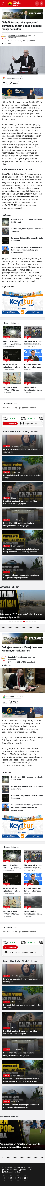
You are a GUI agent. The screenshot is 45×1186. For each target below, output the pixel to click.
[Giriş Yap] (41, 3)
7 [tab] (26, 621)
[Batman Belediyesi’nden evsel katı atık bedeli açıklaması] (22, 468)
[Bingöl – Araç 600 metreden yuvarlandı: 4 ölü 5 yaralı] (22, 222)
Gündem (7, 446)
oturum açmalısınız (29, 408)
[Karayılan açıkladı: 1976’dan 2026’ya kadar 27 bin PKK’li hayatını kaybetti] (12, 383)
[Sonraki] (23, 423)
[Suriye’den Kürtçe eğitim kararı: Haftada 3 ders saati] (22, 240)
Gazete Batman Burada (17, 35)
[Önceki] (20, 423)
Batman (6, 472)
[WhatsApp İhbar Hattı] (25, 1178)
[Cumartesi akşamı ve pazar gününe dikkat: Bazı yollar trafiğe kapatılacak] (22, 568)
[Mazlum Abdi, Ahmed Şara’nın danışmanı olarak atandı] (22, 231)
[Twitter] (11, 1178)
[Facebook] (4, 1178)
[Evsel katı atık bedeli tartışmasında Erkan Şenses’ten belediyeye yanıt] (22, 494)
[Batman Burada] (14, 3)
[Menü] (4, 3)
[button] (37, 3)
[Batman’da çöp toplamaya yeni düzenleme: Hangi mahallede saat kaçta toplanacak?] (22, 542)
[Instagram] (18, 1178)
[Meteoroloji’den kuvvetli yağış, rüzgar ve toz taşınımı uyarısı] (33, 383)
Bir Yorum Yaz (10, 403)
